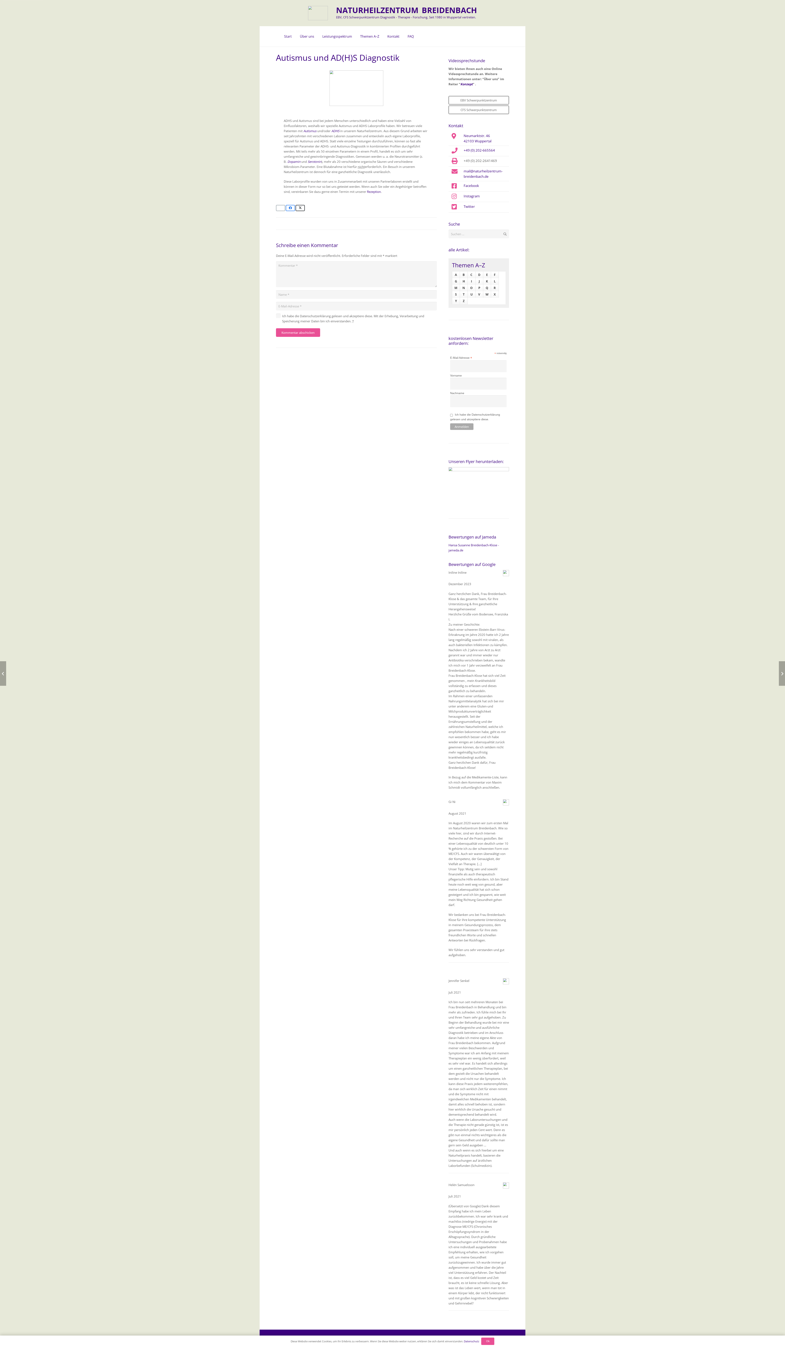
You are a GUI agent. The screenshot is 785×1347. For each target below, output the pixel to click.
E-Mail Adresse (461, 358)
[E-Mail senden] (280, 208)
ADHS (335, 131)
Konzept (466, 84)
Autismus (309, 131)
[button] (316, 36)
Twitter (469, 206)
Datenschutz (471, 1341)
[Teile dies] (290, 208)
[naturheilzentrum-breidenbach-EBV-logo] (318, 13)
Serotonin (314, 162)
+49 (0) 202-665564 (479, 150)
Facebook (471, 185)
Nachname (457, 393)
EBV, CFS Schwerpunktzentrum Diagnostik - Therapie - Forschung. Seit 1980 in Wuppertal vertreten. (406, 17)
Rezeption (374, 192)
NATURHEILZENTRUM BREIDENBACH (406, 10)
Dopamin (294, 162)
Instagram (472, 195)
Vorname (456, 375)
